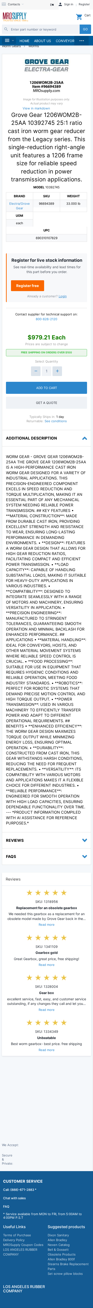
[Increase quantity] (57, 371)
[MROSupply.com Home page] (15, 17)
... (81, 39)
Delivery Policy (14, 1240)
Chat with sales (14, 1198)
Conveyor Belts (70, 41)
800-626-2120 (46, 319)
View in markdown (36, 108)
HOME (24, 41)
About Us (42, 41)
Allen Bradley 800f (61, 1259)
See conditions (56, 421)
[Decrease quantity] (36, 371)
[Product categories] (9, 40)
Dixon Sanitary (58, 1235)
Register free (27, 285)
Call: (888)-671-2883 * (19, 1190)
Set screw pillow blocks (65, 1274)
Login (63, 296)
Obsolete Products (62, 1254)
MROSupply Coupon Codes (23, 1245)
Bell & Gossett (58, 1249)
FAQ (6, 1206)
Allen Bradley (57, 1240)
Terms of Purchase (17, 1235)
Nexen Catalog (59, 1245)
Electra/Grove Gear (19, 206)
